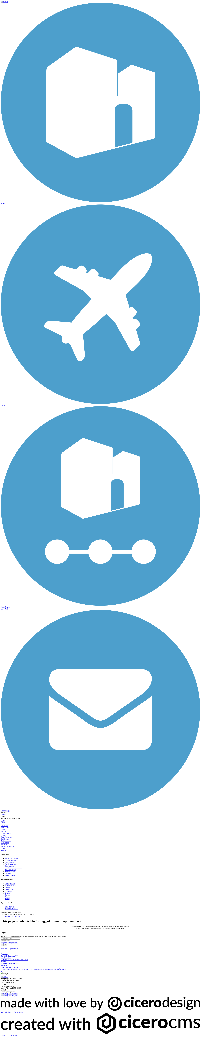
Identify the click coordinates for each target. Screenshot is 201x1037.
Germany (8, 895)
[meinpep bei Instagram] (9, 995)
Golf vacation (9, 866)
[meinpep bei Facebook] (9, 994)
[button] (4, 609)
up (2, 971)
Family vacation (10, 864)
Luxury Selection (10, 860)
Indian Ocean (9, 889)
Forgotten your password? (9, 943)
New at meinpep (10, 870)
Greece (7, 887)
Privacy (14, 969)
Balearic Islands (10, 885)
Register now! (9, 949)
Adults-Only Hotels (11, 858)
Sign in (4, 945)
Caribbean (8, 891)
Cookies (23, 969)
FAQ (31, 969)
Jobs (34, 969)
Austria (7, 897)
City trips (8, 873)
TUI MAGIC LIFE (11, 909)
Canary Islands (10, 884)
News (38, 969)
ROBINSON (9, 907)
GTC (28, 969)
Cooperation (44, 969)
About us (4, 969)
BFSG (19, 969)
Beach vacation (10, 875)
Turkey (7, 899)
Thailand (8, 893)
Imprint (9, 969)
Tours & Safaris (10, 872)
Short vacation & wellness (13, 868)
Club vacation (9, 862)
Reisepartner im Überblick (57, 969)
